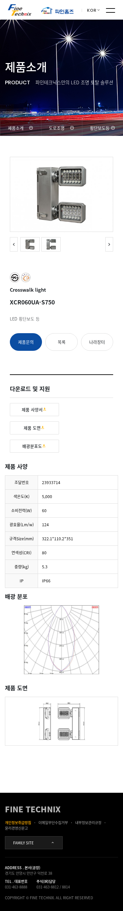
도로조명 (57, 128)
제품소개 (16, 128)
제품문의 (26, 342)
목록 (62, 342)
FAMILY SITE (23, 843)
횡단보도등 (100, 128)
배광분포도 (32, 446)
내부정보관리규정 (88, 822)
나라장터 (97, 342)
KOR (91, 10)
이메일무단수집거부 (53, 822)
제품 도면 (32, 428)
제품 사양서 (32, 409)
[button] (109, 244)
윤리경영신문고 (16, 828)
